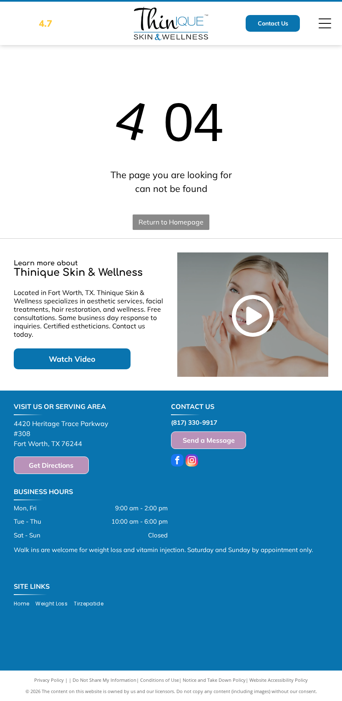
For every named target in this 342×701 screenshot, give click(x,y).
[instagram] (192, 461)
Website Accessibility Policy (278, 680)
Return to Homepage (171, 222)
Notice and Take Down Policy (214, 680)
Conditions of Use (159, 680)
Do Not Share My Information (104, 680)
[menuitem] (24, 604)
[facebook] (177, 461)
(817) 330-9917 (194, 422)
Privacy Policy (49, 680)
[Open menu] (325, 23)
